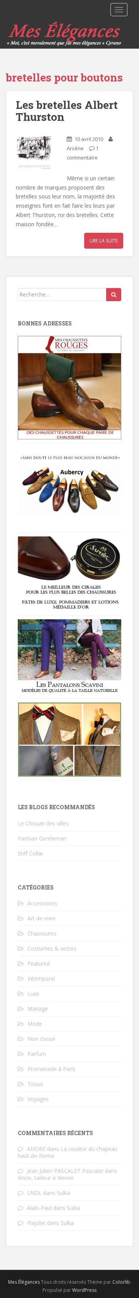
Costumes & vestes (51, 948)
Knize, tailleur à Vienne (46, 1177)
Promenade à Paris (51, 1069)
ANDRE (36, 1148)
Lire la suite (104, 240)
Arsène (75, 148)
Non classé (41, 1038)
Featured (38, 963)
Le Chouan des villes (43, 823)
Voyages (38, 1099)
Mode (34, 1023)
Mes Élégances (24, 1282)
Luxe (33, 993)
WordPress (84, 1290)
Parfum (36, 1053)
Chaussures (41, 933)
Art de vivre (41, 918)
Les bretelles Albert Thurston (67, 111)
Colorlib (121, 1282)
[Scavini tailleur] (69, 739)
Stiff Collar (30, 853)
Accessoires (42, 903)
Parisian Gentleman (42, 838)
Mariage (37, 1008)
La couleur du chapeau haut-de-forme (67, 1152)
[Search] (113, 294)
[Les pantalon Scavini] (69, 656)
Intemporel (41, 978)
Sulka (63, 1192)
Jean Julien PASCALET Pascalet (65, 1170)
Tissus (35, 1084)
